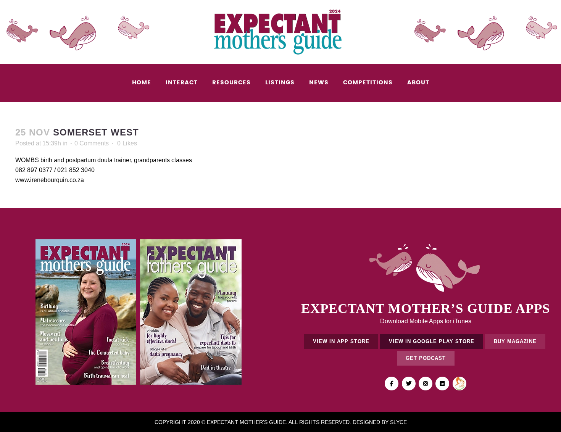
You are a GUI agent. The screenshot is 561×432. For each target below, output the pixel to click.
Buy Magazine (515, 341)
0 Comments (91, 143)
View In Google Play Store (431, 341)
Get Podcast (426, 358)
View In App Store (341, 341)
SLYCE (398, 422)
